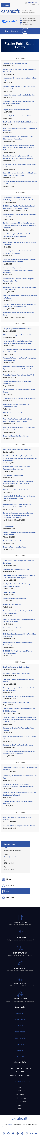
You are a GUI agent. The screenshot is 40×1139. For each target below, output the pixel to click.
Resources (20, 1032)
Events (20, 1026)
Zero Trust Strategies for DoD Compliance (16, 667)
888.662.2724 (33, 4)
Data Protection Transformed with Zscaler (16, 569)
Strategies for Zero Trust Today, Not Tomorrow (18, 745)
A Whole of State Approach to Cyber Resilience (18, 335)
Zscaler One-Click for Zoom (12, 605)
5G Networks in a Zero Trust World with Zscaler (18, 696)
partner (20, 1044)
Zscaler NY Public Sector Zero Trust (14, 547)
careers (20, 1057)
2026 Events (20, 58)
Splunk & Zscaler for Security (12, 628)
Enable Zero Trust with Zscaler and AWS (16, 702)
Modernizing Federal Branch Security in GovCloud (19, 95)
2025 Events (20, 192)
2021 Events (20, 662)
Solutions (20, 1020)
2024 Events (20, 324)
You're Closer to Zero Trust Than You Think (16, 673)
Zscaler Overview (11, 31)
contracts (20, 1038)
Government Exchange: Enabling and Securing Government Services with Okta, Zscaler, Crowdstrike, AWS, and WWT (18, 515)
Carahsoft (10, 1124)
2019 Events (20, 812)
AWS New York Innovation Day (13, 413)
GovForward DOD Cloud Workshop (14, 598)
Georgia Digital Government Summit (15, 63)
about (20, 1050)
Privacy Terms (6, 1127)
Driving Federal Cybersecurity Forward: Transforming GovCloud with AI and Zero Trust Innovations (18, 270)
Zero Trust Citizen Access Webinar (14, 541)
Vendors (20, 1013)
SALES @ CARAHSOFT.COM (20, 1081)
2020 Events (20, 762)
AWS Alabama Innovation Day (13, 475)
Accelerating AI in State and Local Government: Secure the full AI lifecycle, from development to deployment (18, 147)
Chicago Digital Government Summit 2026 (17, 116)
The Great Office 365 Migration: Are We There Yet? (19, 826)
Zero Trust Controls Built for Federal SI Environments (20, 122)
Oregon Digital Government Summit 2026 (16, 110)
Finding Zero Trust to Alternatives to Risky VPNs (18, 375)
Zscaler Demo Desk (9, 592)
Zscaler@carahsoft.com (11, 857)
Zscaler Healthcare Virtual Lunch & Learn (16, 436)
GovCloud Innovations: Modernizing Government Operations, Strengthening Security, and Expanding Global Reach (19, 225)
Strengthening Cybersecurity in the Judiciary (17, 329)
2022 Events (20, 556)
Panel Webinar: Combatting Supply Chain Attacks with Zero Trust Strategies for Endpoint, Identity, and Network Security (20, 458)
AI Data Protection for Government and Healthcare (19, 398)
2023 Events (20, 445)
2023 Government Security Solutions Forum (17, 490)
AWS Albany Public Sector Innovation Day (17, 450)
